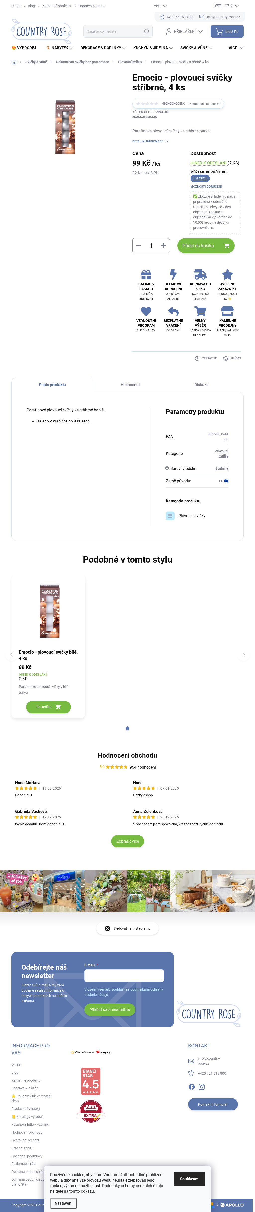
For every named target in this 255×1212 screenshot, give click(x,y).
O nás (15, 6)
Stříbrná (221, 468)
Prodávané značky (25, 1109)
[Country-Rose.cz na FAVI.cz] (91, 1111)
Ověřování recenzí (25, 1140)
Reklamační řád (23, 1164)
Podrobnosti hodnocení (204, 103)
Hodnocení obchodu (127, 755)
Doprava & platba (92, 6)
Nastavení (63, 1203)
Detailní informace (147, 141)
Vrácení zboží (21, 1148)
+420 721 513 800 (212, 1073)
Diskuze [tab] (201, 384)
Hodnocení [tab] (130, 384)
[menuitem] (25, 48)
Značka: (144, 117)
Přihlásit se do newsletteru (110, 1010)
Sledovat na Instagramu (132, 928)
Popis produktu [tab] (52, 384)
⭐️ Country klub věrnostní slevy (31, 1098)
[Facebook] (191, 1086)
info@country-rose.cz (209, 1060)
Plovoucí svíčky (191, 515)
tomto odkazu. (82, 1191)
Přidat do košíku (198, 245)
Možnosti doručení (206, 186)
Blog (31, 6)
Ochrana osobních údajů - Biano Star (31, 1181)
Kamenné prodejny (56, 6)
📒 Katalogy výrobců (27, 1117)
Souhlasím (189, 1179)
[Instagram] (201, 1086)
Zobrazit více (127, 841)
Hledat (146, 31)
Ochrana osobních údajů (30, 1172)
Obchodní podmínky (26, 1156)
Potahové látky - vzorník (29, 1124)
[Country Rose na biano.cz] (91, 1081)
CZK (228, 6)
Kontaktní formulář (213, 1104)
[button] (127, 728)
